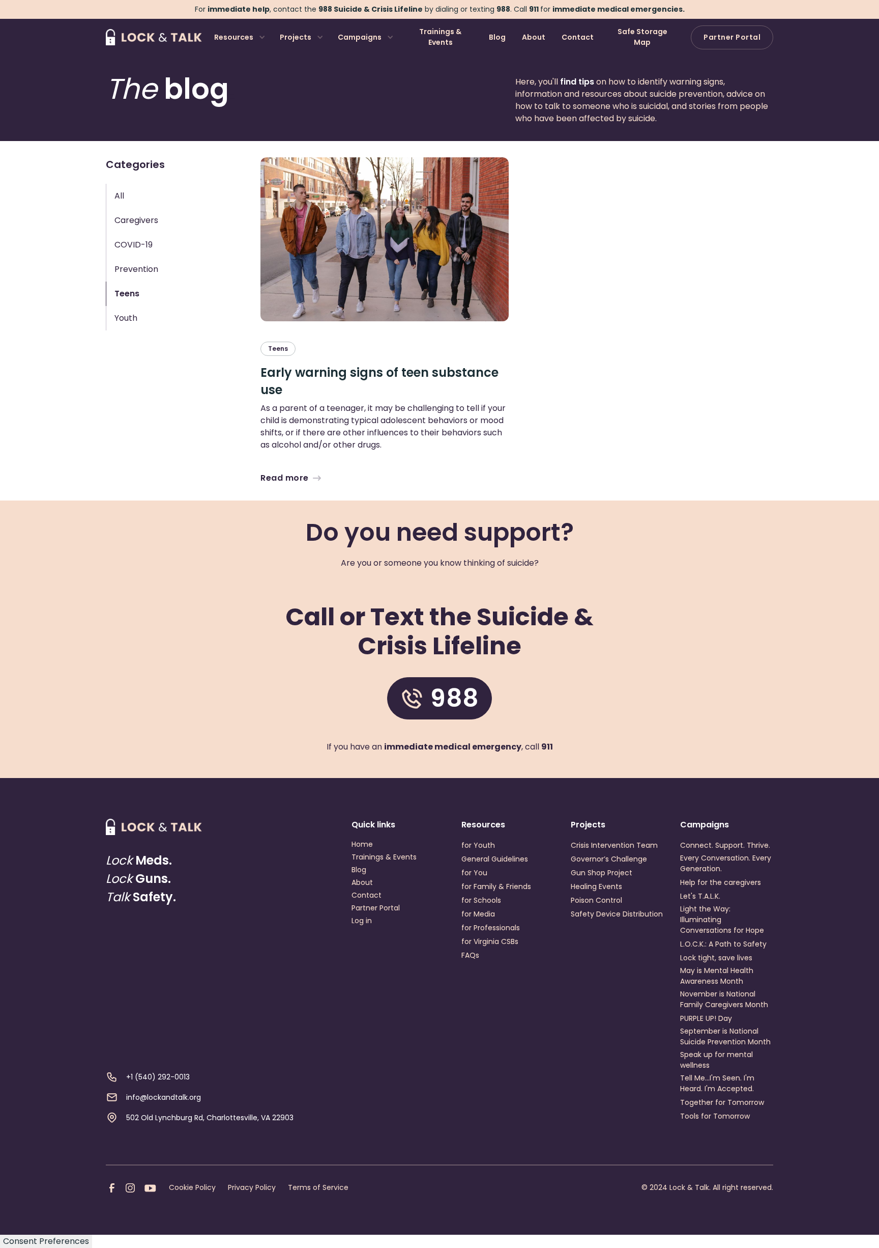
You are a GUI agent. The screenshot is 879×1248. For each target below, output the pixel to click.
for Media (478, 914)
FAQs (470, 955)
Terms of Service (318, 1187)
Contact (578, 37)
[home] (154, 37)
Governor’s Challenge (609, 859)
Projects (295, 37)
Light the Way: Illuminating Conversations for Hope (722, 919)
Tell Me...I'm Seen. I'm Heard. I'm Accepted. (717, 1083)
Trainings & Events (440, 36)
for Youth (478, 845)
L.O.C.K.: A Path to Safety (723, 944)
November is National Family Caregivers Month (724, 999)
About (533, 37)
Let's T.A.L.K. (700, 896)
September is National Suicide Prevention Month (725, 1036)
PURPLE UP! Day (706, 1018)
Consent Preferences (46, 1241)
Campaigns (360, 37)
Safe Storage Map (642, 36)
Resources (233, 37)
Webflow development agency (439, 1228)
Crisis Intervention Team (614, 845)
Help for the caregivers (720, 882)
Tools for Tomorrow (715, 1116)
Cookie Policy (192, 1187)
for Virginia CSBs (489, 941)
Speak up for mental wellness (716, 1059)
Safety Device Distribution (617, 914)
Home (362, 844)
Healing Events (596, 886)
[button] (239, 37)
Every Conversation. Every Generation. (725, 863)
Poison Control (596, 900)
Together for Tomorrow (722, 1102)
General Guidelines (494, 859)
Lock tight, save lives (716, 958)
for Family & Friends (496, 886)
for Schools (481, 900)
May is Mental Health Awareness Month (716, 975)
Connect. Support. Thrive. (725, 845)
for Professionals (490, 928)
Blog (497, 37)
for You (474, 873)
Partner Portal (732, 37)
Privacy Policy (252, 1187)
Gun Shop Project (601, 873)
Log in (361, 921)
